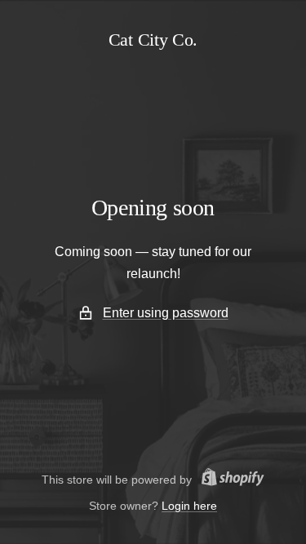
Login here (189, 505)
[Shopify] (228, 479)
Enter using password (165, 313)
